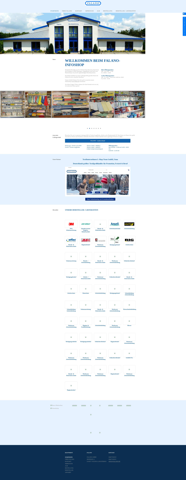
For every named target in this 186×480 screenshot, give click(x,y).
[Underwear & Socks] (129, 405)
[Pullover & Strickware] (111, 405)
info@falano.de (114, 461)
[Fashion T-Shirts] (81, 405)
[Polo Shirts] (94, 409)
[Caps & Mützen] (127, 405)
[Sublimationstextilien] (118, 405)
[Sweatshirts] (103, 409)
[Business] (83, 405)
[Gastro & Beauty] (74, 405)
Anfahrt (68, 472)
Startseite (54, 11)
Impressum (89, 11)
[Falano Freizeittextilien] (99, 423)
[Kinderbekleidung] (121, 405)
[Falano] (93, 5)
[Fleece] (128, 405)
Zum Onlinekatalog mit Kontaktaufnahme (100, 199)
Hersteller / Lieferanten (126, 11)
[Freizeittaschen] (94, 436)
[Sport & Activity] (120, 405)
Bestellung (107, 11)
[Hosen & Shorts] (119, 405)
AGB (98, 11)
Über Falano (67, 11)
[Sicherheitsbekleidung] (75, 405)
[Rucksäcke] (85, 405)
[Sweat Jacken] (108, 405)
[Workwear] (84, 405)
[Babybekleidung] (130, 405)
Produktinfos (184, 26)
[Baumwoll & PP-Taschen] (76, 405)
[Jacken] (110, 405)
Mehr (121, 136)
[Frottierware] (103, 436)
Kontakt (78, 11)
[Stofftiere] (112, 405)
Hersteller (69, 470)
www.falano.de (75, 81)
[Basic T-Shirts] (72, 405)
